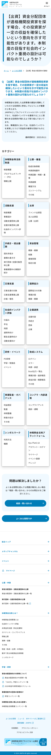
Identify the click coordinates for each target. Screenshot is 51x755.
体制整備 (7, 413)
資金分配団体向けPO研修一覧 (16, 677)
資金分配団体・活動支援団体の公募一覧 (17, 593)
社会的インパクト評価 (13, 311)
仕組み (6, 319)
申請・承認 (33, 367)
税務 (30, 254)
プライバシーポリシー (29, 728)
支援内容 (32, 316)
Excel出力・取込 (35, 371)
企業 (30, 329)
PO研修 (7, 358)
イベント (7, 367)
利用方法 (7, 439)
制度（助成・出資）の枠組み (12, 649)
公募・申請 (6, 582)
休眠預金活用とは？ (10, 613)
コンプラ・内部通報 (38, 396)
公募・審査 (35, 159)
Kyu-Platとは (34, 442)
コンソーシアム (35, 190)
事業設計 (7, 216)
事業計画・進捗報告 (36, 375)
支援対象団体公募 (11, 225)
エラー (31, 363)
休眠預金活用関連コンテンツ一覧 (14, 706)
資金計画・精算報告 (36, 379)
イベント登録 (34, 458)
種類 (6, 443)
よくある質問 (17, 70)
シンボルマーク (13, 432)
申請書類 (32, 182)
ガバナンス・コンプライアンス (13, 632)
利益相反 (7, 404)
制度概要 (7, 169)
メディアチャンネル (10, 551)
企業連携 (34, 309)
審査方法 (32, 186)
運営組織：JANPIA (24, 723)
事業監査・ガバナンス (13, 396)
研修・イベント (13, 351)
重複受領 (32, 258)
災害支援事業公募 (11, 294)
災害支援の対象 (10, 290)
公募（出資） (34, 220)
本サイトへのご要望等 (34, 719)
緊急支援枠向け (10, 336)
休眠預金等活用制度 (13, 161)
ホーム (6, 70)
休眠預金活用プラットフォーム (37, 434)
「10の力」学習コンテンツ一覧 (16, 682)
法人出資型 (33, 216)
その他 (31, 194)
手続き (31, 321)
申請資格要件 (34, 170)
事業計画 (32, 294)
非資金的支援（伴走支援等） (12, 628)
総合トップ (6, 542)
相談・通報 (33, 409)
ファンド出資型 (35, 212)
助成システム (36, 351)
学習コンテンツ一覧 (12, 696)
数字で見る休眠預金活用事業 (12, 653)
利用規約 (15, 728)
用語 (6, 328)
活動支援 (9, 205)
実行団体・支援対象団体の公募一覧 (15, 603)
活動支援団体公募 (11, 220)
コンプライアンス (35, 404)
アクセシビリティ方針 (25, 732)
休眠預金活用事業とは (10, 619)
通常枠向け (8, 332)
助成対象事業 (34, 166)
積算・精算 (33, 250)
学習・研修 (6, 667)
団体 (30, 325)
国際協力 (34, 283)
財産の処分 (8, 417)
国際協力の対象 (35, 290)
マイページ (33, 454)
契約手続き (8, 253)
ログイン (32, 358)
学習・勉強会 (9, 363)
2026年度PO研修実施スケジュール (18, 686)
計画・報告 (8, 298)
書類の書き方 (9, 257)
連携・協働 (6, 640)
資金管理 (34, 243)
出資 (32, 205)
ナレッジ (32, 462)
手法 (6, 324)
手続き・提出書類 (13, 245)
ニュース (21, 718)
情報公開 (7, 181)
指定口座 (32, 262)
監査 (6, 409)
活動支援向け (9, 340)
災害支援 (9, 283)
